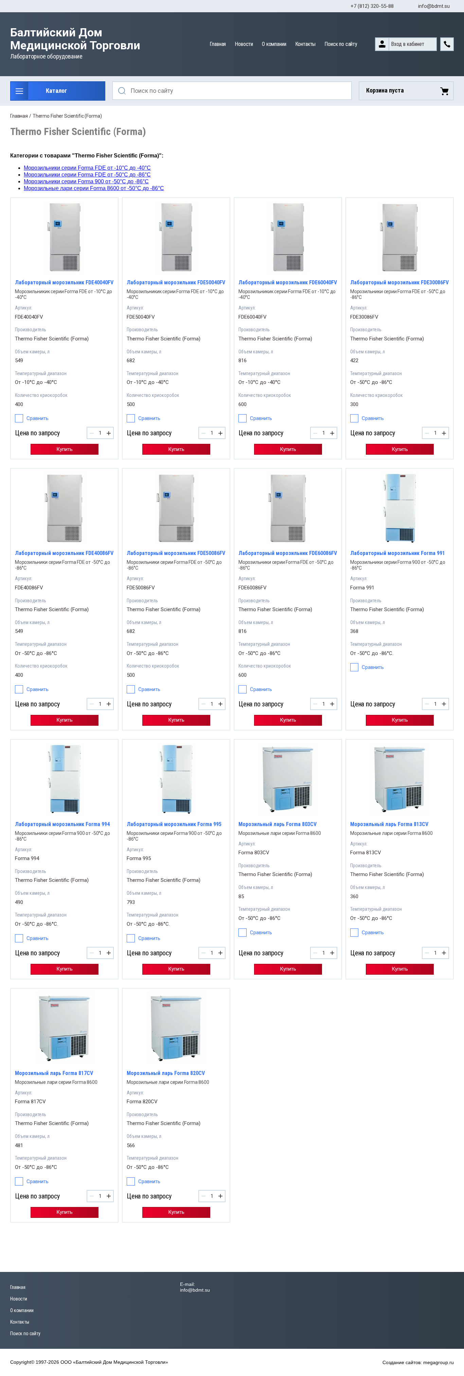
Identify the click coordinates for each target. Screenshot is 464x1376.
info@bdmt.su (434, 6)
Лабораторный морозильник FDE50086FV (176, 553)
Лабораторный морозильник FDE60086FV (287, 553)
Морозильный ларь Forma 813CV (389, 824)
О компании (274, 44)
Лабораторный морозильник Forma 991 (397, 553)
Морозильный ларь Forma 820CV (166, 1073)
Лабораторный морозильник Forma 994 (62, 824)
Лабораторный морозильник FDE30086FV (399, 282)
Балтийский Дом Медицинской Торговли (75, 39)
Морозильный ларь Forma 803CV (277, 824)
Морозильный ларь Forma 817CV (54, 1073)
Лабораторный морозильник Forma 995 (174, 824)
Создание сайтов (401, 1362)
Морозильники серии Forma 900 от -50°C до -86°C (86, 181)
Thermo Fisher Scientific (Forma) (52, 339)
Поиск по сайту (340, 44)
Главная (218, 44)
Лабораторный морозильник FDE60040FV (287, 282)
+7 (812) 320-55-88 (372, 6)
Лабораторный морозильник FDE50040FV (176, 282)
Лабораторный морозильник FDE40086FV (64, 553)
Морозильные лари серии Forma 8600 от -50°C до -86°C (94, 188)
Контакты (305, 44)
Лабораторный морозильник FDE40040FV (64, 282)
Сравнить (37, 418)
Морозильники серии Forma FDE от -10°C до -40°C (87, 168)
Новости (244, 44)
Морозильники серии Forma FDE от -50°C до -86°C (87, 175)
